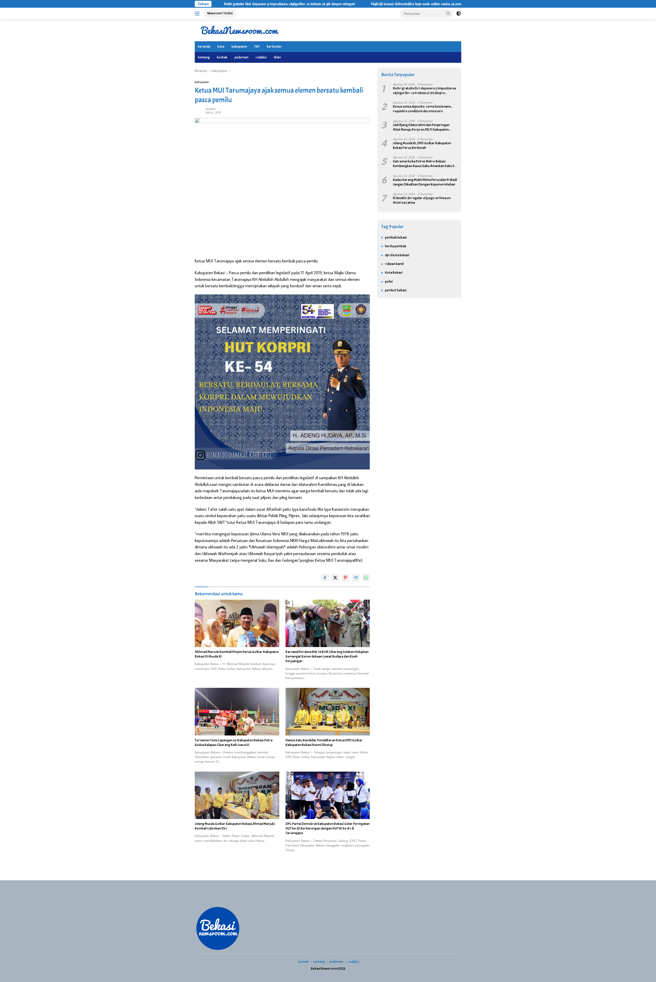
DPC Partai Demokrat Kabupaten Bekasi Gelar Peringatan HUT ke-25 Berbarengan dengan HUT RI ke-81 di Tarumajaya (327, 828)
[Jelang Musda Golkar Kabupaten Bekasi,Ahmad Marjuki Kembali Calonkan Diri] (237, 795)
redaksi (260, 57)
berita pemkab (395, 246)
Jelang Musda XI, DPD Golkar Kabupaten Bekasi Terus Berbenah (422, 145)
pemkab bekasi (396, 237)
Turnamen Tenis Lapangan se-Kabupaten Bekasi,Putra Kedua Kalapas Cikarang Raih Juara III (233, 742)
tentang (204, 57)
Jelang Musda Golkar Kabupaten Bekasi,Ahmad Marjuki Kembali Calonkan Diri (235, 826)
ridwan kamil (394, 264)
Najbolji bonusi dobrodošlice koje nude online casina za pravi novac (379, 4)
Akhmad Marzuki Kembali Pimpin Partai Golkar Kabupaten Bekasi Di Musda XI (237, 654)
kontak (222, 57)
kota (220, 46)
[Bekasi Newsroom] (239, 30)
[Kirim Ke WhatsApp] (366, 577)
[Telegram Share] (356, 577)
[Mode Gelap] (458, 13)
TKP (257, 46)
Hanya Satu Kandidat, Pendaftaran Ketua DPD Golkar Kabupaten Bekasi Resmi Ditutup (324, 742)
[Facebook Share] (325, 577)
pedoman (241, 57)
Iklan (277, 57)
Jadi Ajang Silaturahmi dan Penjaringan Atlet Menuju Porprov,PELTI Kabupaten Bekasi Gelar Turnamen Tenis (421, 127)
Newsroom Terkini (220, 13)
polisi (389, 281)
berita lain (274, 46)
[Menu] (198, 13)
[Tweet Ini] (335, 577)
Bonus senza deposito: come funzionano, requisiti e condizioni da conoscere (422, 108)
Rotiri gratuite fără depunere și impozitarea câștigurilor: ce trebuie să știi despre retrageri (247, 4)
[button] (448, 13)
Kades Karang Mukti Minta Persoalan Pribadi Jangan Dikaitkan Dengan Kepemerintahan (425, 182)
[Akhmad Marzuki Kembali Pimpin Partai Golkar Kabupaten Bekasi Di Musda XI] (237, 623)
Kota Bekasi (393, 272)
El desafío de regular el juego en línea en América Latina (421, 200)
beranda (204, 46)
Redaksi (211, 109)
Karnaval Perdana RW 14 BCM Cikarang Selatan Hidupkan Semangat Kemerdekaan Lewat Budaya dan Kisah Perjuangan (326, 656)
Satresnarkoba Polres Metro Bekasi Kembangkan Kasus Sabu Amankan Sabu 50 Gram (425, 163)
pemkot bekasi (395, 290)
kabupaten (239, 46)
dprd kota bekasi (397, 255)
